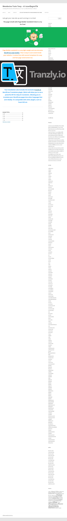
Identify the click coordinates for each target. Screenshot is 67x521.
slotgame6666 (51, 316)
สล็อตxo (49, 395)
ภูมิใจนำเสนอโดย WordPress (8, 515)
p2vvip (49, 250)
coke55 (49, 203)
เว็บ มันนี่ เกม (50, 423)
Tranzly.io (37, 90)
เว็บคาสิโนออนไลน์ (51, 425)
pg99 (49, 264)
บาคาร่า (49, 360)
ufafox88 (50, 341)
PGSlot (49, 267)
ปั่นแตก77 (50, 368)
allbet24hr (50, 492)
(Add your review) (6, 121)
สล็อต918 (50, 389)
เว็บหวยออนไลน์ (51, 435)
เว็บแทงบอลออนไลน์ (52, 436)
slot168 (49, 315)
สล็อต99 (49, 392)
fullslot (49, 209)
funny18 (49, 212)
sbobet (49, 300)
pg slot (49, 51)
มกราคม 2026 (51, 461)
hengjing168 (50, 218)
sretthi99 (50, 323)
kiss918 (49, 53)
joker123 (50, 23)
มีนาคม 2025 (50, 477)
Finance (49, 207)
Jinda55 (56, 493)
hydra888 (50, 222)
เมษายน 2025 (50, 476)
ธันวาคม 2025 (51, 463)
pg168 (49, 24)
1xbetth (49, 176)
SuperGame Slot (51, 327)
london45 (50, 236)
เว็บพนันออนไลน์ (51, 431)
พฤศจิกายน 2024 (51, 483)
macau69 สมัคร (51, 241)
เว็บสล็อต (50, 433)
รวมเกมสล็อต (50, 373)
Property (50, 280)
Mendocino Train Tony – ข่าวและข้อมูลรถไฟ (20, 6)
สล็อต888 (50, 387)
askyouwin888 (51, 188)
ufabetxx (50, 340)
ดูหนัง (49, 99)
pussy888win (50, 289)
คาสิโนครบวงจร (51, 348)
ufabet (49, 338)
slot (49, 56)
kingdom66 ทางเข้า (52, 229)
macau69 (50, 239)
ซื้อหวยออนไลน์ (51, 111)
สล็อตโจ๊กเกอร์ (51, 408)
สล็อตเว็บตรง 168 (51, 405)
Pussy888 (50, 286)
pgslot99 (50, 270)
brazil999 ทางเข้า (51, 200)
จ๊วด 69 (49, 351)
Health (49, 217)
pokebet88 (50, 278)
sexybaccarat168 (51, 305)
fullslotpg (50, 95)
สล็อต (49, 378)
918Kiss (49, 179)
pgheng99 (50, 94)
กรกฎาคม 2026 (51, 452)
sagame (49, 293)
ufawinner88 (50, 343)
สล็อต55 (49, 382)
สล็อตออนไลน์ (51, 400)
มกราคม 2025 (51, 480)
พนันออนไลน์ (50, 370)
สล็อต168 (50, 379)
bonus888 (50, 198)
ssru (49, 326)
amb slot (50, 187)
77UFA (49, 177)
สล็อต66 (49, 384)
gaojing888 (50, 214)
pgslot (49, 50)
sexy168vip (50, 304)
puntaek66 (50, 285)
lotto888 (50, 237)
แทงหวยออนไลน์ (51, 441)
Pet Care (50, 253)
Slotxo (49, 318)
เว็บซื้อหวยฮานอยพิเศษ (52, 427)
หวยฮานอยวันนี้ (51, 411)
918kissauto (50, 181)
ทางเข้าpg (50, 359)
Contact (15, 12)
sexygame (50, 307)
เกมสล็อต (50, 414)
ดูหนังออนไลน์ (51, 59)
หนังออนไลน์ (50, 102)
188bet (49, 171)
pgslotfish (50, 275)
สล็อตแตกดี (50, 406)
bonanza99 (50, 196)
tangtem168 (50, 329)
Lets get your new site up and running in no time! (31, 12)
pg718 (49, 261)
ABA (49, 184)
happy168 (50, 215)
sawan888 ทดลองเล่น (52, 297)
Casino (49, 201)
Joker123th (50, 228)
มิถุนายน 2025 (51, 472)
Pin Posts (47, 12)
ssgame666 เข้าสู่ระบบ (52, 324)
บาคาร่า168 (50, 91)
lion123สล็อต (50, 231)
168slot (49, 170)
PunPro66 (50, 282)
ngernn (49, 245)
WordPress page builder (12, 53)
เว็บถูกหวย (50, 428)
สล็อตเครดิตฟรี (51, 401)
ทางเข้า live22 (50, 357)
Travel (49, 334)
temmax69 (50, 332)
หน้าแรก (4, 12)
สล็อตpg (49, 393)
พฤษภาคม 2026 (51, 455)
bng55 (49, 195)
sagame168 (50, 294)
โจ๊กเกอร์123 (50, 442)
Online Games (51, 247)
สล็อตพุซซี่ (50, 397)
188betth (50, 173)
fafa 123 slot (50, 206)
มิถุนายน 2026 (51, 453)
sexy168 (49, 302)
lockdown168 (50, 234)
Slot (49, 311)
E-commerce (50, 204)
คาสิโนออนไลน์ (51, 349)
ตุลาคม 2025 (50, 466)
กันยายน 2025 (51, 468)
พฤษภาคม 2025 (51, 474)
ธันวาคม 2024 (51, 482)
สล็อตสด (49, 398)
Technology (50, 330)
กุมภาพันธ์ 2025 (51, 479)
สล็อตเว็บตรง (50, 58)
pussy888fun (50, 288)
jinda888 (50, 225)
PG (48, 255)
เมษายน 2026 (50, 457)
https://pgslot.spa (51, 48)
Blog (9, 12)
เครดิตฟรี (50, 419)
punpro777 (50, 110)
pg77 (49, 263)
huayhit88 (50, 220)
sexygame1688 (51, 308)
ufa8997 (49, 335)
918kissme (50, 182)
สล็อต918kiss (50, 390)
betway (49, 193)
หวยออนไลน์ (50, 113)
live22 (49, 97)
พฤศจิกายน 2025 (51, 464)
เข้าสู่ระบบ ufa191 (51, 416)
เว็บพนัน (49, 430)
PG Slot (49, 256)
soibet (49, 321)
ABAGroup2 (50, 185)
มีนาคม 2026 (50, 458)
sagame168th (51, 296)
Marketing (50, 242)
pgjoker (49, 266)
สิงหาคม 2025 (50, 469)
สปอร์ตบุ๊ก (50, 376)
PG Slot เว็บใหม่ (51, 258)
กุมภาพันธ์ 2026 (51, 460)
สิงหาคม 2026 (50, 450)
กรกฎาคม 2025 (51, 471)
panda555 (50, 252)
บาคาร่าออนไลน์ (51, 108)
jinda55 (49, 26)
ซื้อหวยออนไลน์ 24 (51, 352)
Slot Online (50, 313)
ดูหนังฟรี (49, 100)
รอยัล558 (50, 375)
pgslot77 (50, 105)
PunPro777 (50, 283)
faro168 (53, 492)
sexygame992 (51, 310)
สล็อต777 (50, 386)
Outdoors (50, 248)
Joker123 (50, 226)
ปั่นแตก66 (50, 106)
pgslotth (50, 277)
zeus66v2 (50, 345)
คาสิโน (49, 346)
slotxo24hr (50, 319)
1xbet (49, 174)
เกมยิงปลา (50, 412)
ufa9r (49, 337)
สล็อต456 (50, 381)
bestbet (49, 192)
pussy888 (50, 88)
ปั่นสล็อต (49, 365)
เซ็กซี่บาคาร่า (50, 420)
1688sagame (50, 168)
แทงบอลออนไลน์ (51, 439)
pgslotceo (50, 274)
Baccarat (50, 190)
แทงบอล (49, 438)
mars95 (49, 244)
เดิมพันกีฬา (50, 422)
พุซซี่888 (49, 371)
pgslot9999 (50, 272)
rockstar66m (50, 291)
